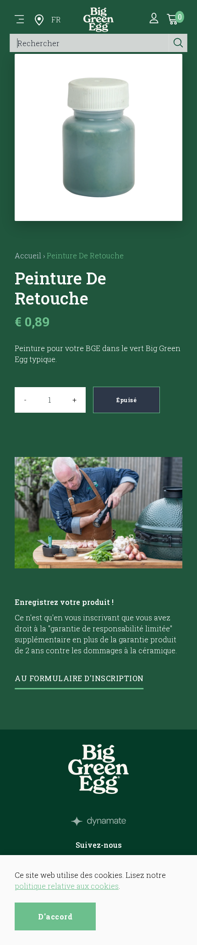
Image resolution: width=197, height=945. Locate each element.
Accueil (28, 255)
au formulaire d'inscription (79, 678)
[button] (99, 210)
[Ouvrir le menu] (19, 20)
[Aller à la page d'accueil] (98, 19)
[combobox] (89, 43)
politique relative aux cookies (67, 886)
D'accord (55, 916)
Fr (56, 19)
